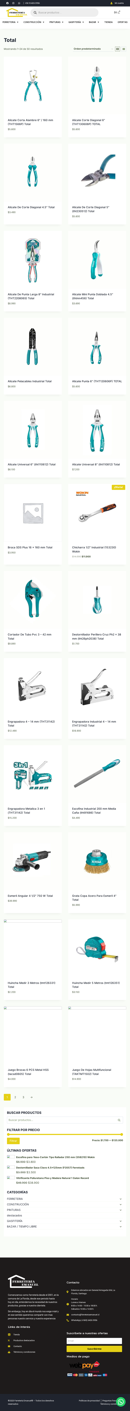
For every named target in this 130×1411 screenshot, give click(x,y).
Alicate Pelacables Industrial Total (30, 381)
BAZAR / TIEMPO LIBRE (22, 1226)
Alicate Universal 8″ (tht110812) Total (96, 464)
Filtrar (13, 1140)
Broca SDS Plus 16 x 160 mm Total (30, 547)
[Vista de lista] (123, 49)
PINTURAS (54, 22)
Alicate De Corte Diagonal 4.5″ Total (31, 207)
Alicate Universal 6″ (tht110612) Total (31, 464)
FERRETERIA (9, 22)
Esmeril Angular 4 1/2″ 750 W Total (30, 895)
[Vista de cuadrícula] (117, 49)
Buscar (120, 1120)
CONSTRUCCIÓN (32, 22)
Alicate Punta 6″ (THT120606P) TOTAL (97, 381)
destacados (14, 1215)
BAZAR (92, 22)
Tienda (108, 22)
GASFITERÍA (74, 22)
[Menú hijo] (120, 1199)
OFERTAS (122, 22)
